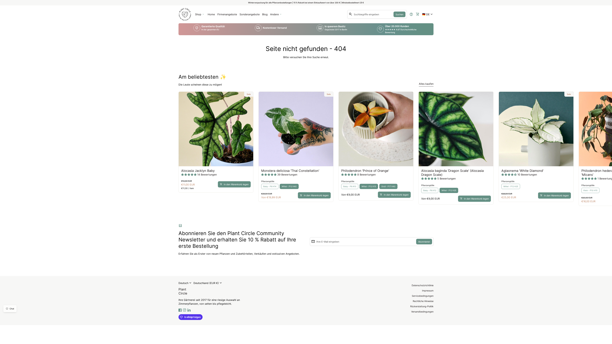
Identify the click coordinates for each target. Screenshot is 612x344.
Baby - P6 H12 (429, 190)
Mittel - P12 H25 (449, 190)
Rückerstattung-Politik (421, 306)
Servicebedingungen (422, 295)
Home (211, 14)
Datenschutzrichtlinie (422, 285)
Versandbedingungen (422, 311)
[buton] (185, 283)
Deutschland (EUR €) (208, 283)
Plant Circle (182, 291)
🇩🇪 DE (427, 14)
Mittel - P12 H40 (289, 186)
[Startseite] (184, 14)
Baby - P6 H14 (269, 186)
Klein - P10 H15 (590, 190)
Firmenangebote (227, 15)
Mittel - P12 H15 (369, 186)
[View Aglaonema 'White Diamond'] (536, 129)
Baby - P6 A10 (349, 186)
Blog (265, 14)
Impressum (427, 290)
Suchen (399, 14)
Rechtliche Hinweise (423, 301)
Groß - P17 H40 (388, 186)
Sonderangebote (250, 14)
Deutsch (185, 283)
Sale (249, 94)
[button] (427, 14)
